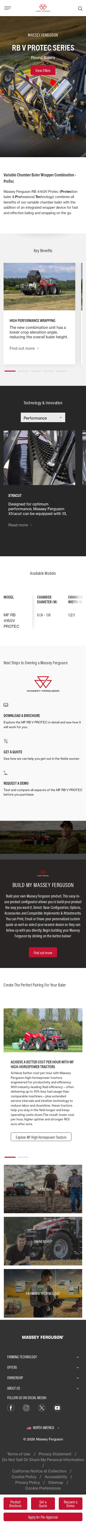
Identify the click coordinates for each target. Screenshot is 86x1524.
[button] (10, 369)
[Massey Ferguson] (43, 7)
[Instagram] (26, 1407)
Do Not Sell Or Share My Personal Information (43, 1459)
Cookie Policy (24, 1476)
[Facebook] (10, 1407)
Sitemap (55, 1482)
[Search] (80, 8)
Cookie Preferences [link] (43, 1488)
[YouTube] (57, 1407)
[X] (41, 1407)
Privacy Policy (27, 1482)
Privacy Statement (55, 1454)
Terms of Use (18, 1454)
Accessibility (56, 1476)
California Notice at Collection (39, 1471)
